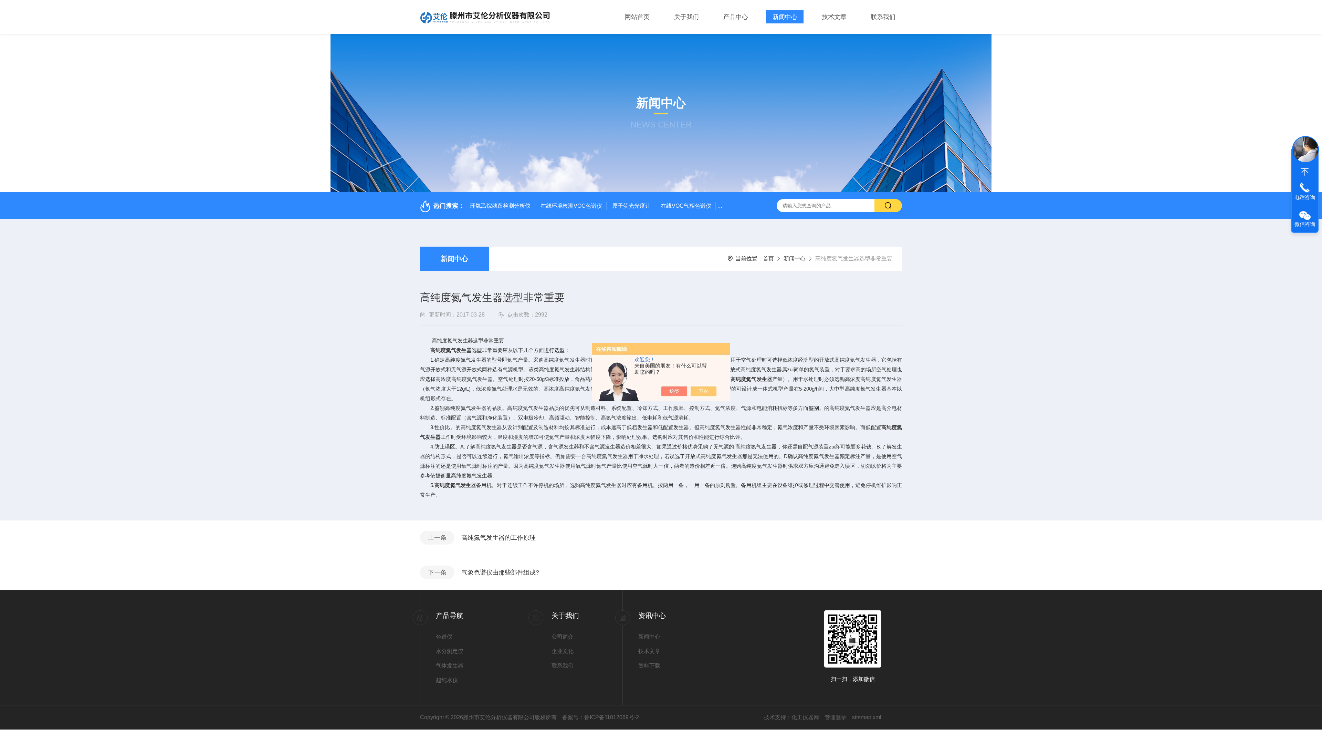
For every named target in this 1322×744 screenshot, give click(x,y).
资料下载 (649, 666)
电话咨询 (1304, 197)
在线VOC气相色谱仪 (686, 206)
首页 (768, 258)
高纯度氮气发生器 (451, 350)
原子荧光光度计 (631, 206)
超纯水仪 (447, 680)
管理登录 (836, 717)
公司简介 (563, 637)
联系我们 (883, 16)
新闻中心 (785, 16)
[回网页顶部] (1305, 172)
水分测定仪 (449, 651)
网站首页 (637, 16)
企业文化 (563, 651)
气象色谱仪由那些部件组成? (500, 572)
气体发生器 (449, 666)
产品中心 (735, 16)
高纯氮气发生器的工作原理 (498, 537)
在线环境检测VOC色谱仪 (571, 206)
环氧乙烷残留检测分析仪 (500, 206)
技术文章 (834, 16)
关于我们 (686, 16)
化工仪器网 (805, 717)
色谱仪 (444, 637)
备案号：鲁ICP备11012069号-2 (600, 717)
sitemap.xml (866, 717)
